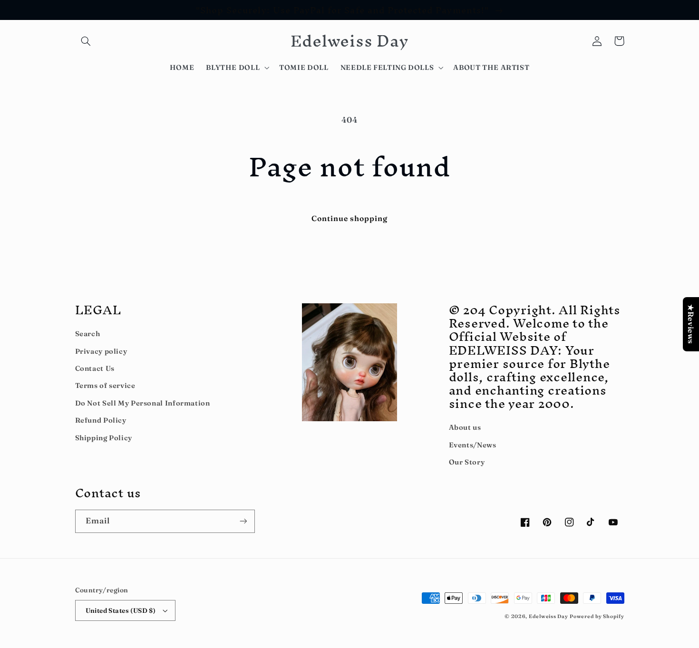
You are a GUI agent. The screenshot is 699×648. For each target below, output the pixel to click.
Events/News (472, 445)
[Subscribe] (243, 521)
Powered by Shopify (597, 616)
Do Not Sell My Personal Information (142, 403)
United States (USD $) (121, 610)
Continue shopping (349, 218)
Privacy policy (101, 351)
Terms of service (105, 385)
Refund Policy (100, 420)
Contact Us (95, 368)
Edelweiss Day (548, 616)
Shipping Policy (103, 438)
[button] (86, 41)
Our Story (467, 462)
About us (465, 427)
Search (87, 333)
